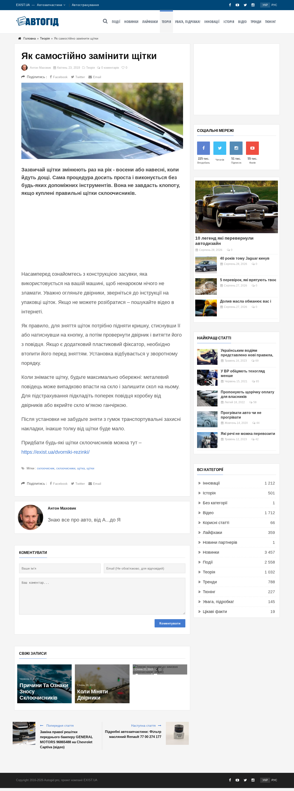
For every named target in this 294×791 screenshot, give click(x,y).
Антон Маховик (40, 67)
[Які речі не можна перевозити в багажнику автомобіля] (207, 440)
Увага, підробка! (187, 21)
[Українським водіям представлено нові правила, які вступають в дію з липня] (207, 357)
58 (255, 402)
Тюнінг (270, 21)
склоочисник (45, 468)
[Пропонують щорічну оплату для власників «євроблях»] (207, 398)
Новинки (131, 21)
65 (257, 381)
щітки (90, 468)
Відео (242, 21)
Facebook (60, 77)
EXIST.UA (23, 5)
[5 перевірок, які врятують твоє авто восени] (206, 286)
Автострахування (85, 5)
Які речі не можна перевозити (248, 434)
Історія (228, 21)
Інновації (212, 21)
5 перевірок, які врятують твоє (248, 280)
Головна (29, 38)
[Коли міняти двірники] (102, 683)
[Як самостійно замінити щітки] (102, 121)
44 (258, 423)
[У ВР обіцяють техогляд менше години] (207, 378)
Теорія (166, 21)
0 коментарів (110, 67)
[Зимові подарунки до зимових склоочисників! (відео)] (160, 669)
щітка (81, 468)
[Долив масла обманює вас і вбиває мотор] (206, 308)
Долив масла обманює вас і (245, 301)
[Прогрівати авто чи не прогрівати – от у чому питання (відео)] (207, 419)
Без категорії (215, 503)
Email (97, 77)
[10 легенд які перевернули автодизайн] (236, 207)
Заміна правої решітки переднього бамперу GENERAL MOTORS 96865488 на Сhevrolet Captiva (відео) (66, 739)
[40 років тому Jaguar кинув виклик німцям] (206, 265)
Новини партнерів (220, 542)
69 (257, 360)
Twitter (80, 77)
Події (116, 21)
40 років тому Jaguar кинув (244, 258)
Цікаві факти (215, 611)
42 (257, 439)
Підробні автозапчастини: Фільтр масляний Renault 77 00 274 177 (133, 734)
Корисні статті (216, 522)
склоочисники (65, 468)
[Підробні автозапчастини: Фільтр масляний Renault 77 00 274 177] (177, 733)
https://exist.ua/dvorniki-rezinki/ (55, 452)
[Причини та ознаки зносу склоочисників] (44, 683)
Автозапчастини (49, 5)
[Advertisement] (102, 233)
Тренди (256, 21)
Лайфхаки (150, 21)
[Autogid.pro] (37, 21)
